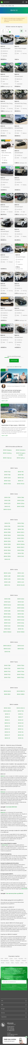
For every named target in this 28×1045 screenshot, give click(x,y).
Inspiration (3, 1016)
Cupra (11, 958)
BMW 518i (7, 599)
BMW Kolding (7, 453)
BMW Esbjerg (7, 450)
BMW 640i (21, 645)
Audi (2, 958)
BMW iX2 (7, 723)
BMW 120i (21, 477)
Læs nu (3, 400)
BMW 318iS (7, 532)
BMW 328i (7, 547)
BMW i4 (20, 714)
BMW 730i (7, 668)
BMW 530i (21, 614)
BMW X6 (20, 732)
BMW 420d (7, 573)
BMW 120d (7, 477)
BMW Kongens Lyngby (20, 454)
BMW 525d (20, 605)
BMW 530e (7, 614)
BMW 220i (7, 503)
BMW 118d (7, 474)
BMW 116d (7, 471)
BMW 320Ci (20, 532)
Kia (25, 958)
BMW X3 (7, 729)
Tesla (12, 962)
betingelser (7, 978)
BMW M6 (7, 651)
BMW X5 (7, 732)
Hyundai (21, 958)
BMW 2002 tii (21, 708)
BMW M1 (20, 480)
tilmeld (14, 986)
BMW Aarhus (21, 458)
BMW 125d (7, 480)
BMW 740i (7, 671)
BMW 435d (20, 579)
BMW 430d (20, 576)
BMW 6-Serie (14, 642)
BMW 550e (20, 626)
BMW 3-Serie (14, 519)
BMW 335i (21, 553)
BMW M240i (7, 509)
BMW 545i (7, 626)
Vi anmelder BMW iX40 (11, 806)
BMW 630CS (7, 711)
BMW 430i (7, 579)
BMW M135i (7, 483)
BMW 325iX (7, 544)
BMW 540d (20, 620)
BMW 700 (21, 711)
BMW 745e (20, 671)
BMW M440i (20, 585)
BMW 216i (7, 497)
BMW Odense (7, 458)
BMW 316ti (21, 526)
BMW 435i (7, 582)
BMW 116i (21, 471)
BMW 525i (7, 608)
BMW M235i (20, 506)
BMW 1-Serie (14, 468)
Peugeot (18, 960)
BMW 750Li (20, 677)
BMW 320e (20, 535)
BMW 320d (7, 535)
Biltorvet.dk (5, 845)
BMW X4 (20, 729)
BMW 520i (7, 602)
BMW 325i (21, 541)
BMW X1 (7, 726)
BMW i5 (7, 717)
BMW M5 (20, 629)
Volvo (22, 962)
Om (2, 1000)
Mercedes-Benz (5, 960)
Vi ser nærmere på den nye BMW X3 (14, 893)
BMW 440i (20, 582)
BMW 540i (7, 623)
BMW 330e (20, 550)
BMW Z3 (7, 738)
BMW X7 (7, 735)
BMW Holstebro (20, 450)
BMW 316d (21, 523)
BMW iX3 (20, 723)
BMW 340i (21, 556)
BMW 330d (7, 550)
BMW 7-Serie (14, 662)
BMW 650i (21, 648)
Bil (6, 5)
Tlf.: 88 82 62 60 (10, 1030)
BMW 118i (21, 474)
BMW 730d (20, 665)
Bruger (3, 1008)
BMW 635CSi (7, 645)
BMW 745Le (20, 674)
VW (26, 962)
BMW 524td (7, 605)
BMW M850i (20, 694)
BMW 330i (7, 553)
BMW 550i (7, 629)
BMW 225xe (20, 503)
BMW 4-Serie (14, 569)
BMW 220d (20, 500)
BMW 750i (7, 677)
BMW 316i (7, 526)
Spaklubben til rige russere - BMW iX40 (13, 425)
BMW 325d (7, 541)
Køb (2, 1004)
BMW (10, 5)
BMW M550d (7, 632)
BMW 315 (7, 523)
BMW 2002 (7, 708)
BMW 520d (20, 599)
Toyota (17, 962)
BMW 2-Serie (14, 494)
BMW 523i (21, 602)
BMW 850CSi (21, 691)
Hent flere (14, 360)
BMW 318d (7, 529)
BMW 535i (7, 620)
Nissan (12, 960)
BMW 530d (20, 611)
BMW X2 (20, 726)
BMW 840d (7, 691)
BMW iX (7, 720)
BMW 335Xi (7, 556)
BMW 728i (7, 665)
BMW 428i (7, 576)
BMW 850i (7, 694)
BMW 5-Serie (14, 595)
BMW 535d (20, 617)
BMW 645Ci (7, 648)
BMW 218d (21, 497)
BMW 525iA (20, 608)
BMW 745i (7, 674)
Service (3, 1012)
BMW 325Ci (20, 538)
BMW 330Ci (20, 547)
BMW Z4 (20, 738)
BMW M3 (7, 559)
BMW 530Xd (7, 617)
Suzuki (7, 962)
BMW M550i (20, 632)
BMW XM (21, 735)
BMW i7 (20, 717)
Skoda (2, 962)
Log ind (24, 2)
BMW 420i (21, 573)
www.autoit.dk (10, 1035)
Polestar (24, 960)
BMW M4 (7, 585)
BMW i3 (7, 714)
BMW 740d (20, 668)
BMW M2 (7, 506)
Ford (15, 958)
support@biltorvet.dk (12, 1034)
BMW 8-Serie (14, 687)
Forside (2, 5)
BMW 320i (7, 538)
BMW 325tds (20, 544)
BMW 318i (21, 529)
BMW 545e (20, 623)
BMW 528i (7, 611)
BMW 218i (7, 500)
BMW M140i (20, 483)
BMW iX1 (20, 720)
